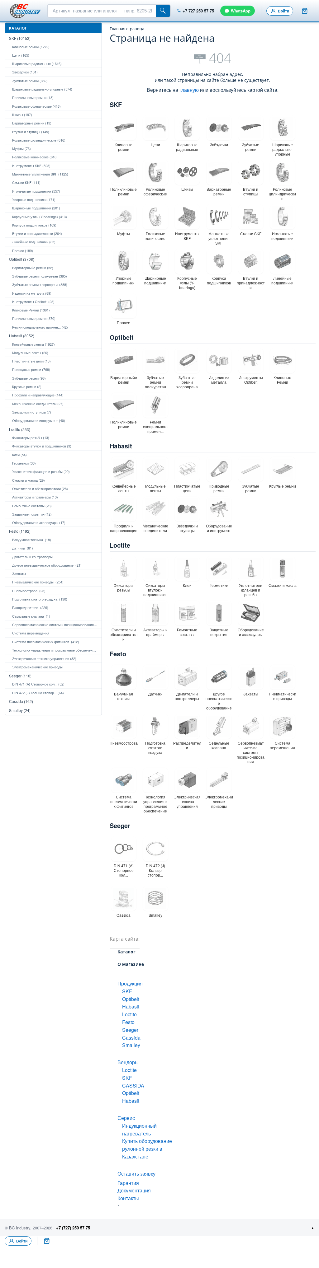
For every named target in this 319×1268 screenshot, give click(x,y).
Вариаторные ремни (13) (31, 122)
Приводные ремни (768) (31, 369)
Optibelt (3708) (21, 259)
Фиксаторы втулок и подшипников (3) (41, 445)
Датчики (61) (22, 547)
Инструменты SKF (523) (31, 165)
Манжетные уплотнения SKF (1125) (40, 173)
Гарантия (128, 1182)
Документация (134, 1190)
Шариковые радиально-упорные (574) (42, 89)
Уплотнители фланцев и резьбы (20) (41, 471)
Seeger (120, 825)
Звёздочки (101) (25, 71)
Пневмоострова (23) (28, 590)
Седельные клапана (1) (31, 616)
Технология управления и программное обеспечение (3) (57, 650)
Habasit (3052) (21, 335)
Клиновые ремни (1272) (31, 46)
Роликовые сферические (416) (36, 106)
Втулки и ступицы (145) (30, 131)
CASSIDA (133, 1085)
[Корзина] (304, 11)
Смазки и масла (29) (28, 480)
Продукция (130, 983)
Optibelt (122, 337)
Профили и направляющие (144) (38, 394)
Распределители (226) (30, 607)
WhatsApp (240, 11)
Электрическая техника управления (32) (44, 658)
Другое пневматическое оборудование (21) (47, 565)
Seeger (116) (20, 675)
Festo (118, 653)
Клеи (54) (19, 454)
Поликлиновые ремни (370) (33, 318)
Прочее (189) (22, 250)
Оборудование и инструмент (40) (38, 420)
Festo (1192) (20, 531)
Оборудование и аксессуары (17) (38, 522)
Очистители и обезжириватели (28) (40, 488)
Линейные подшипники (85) (33, 241)
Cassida (131, 1037)
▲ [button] (312, 1227)
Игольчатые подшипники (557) (36, 191)
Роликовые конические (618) (35, 156)
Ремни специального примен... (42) (40, 327)
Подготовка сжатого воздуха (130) (39, 599)
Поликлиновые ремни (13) (33, 97)
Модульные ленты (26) (30, 352)
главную (189, 89)
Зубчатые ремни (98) (29, 378)
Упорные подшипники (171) (33, 199)
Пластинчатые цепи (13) (31, 360)
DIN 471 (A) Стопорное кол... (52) (38, 683)
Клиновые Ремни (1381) (31, 309)
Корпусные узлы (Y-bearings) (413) (39, 216)
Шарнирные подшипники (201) (36, 207)
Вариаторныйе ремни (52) (32, 267)
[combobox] (102, 10)
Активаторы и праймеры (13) (35, 496)
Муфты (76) (21, 148)
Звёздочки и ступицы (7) (31, 411)
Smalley (131, 1045)
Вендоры (128, 1062)
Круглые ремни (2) (26, 386)
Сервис (126, 1117)
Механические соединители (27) (38, 403)
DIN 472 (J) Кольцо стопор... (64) (38, 692)
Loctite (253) (19, 429)
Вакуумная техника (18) (31, 539)
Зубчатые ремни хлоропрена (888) (39, 284)
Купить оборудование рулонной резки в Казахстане (147, 1148)
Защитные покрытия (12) (32, 514)
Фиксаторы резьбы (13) (30, 437)
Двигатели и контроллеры (32, 556)
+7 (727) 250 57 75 (73, 1228)
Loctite (120, 545)
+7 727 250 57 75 (198, 11)
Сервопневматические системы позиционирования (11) (56, 624)
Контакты (128, 1198)
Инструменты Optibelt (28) (33, 301)
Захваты (19, 573)
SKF (116, 104)
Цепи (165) (20, 55)
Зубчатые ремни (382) (30, 80)
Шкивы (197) (22, 114)
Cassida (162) (21, 701)
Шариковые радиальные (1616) (37, 63)
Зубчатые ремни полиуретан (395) (39, 276)
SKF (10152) (20, 38)
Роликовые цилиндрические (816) (38, 140)
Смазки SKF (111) (26, 182)
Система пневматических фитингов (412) (45, 641)
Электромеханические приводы (37, 666)
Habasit (121, 445)
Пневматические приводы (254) (38, 581)
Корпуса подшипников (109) (34, 224)
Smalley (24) (20, 710)
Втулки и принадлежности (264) (37, 233)
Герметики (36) (24, 463)
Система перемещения (30, 632)
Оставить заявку (136, 1173)
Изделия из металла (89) (31, 293)
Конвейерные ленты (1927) (33, 344)
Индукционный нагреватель (139, 1129)
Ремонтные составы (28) (32, 505)
